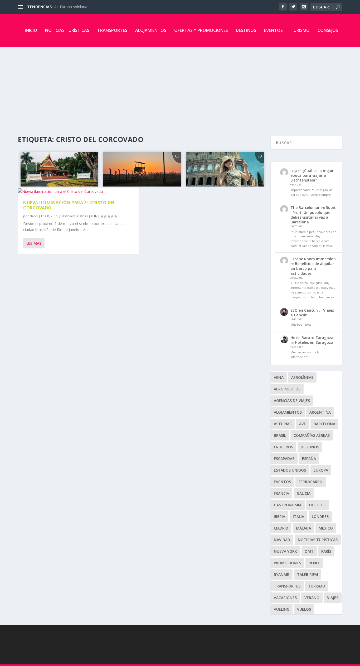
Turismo (300, 30)
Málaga (303, 528)
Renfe (314, 562)
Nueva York (285, 551)
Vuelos (304, 609)
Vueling (281, 609)
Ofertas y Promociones (201, 30)
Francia (281, 493)
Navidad (282, 539)
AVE (302, 423)
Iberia (279, 516)
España (309, 458)
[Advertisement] (180, 86)
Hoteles (317, 504)
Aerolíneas (302, 377)
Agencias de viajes (292, 400)
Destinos (246, 30)
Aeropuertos (287, 388)
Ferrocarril (311, 481)
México (326, 528)
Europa (321, 470)
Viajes (332, 597)
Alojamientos (150, 30)
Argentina (320, 412)
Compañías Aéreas (312, 435)
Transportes (112, 30)
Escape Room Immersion (313, 258)
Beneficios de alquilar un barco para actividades (312, 268)
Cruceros (283, 446)
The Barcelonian (305, 207)
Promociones (287, 562)
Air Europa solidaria (70, 6)
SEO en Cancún (304, 310)
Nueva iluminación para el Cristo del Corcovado (69, 205)
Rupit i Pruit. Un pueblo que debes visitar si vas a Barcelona (313, 214)
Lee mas (33, 243)
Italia (298, 516)
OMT (309, 551)
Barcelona (324, 423)
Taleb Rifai (307, 574)
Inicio (31, 30)
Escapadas (284, 458)
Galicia (303, 493)
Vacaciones (285, 597)
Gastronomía (287, 504)
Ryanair (281, 574)
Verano (311, 597)
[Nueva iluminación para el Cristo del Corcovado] (78, 191)
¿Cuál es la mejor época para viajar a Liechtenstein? (312, 175)
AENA (279, 377)
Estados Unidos (290, 470)
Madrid (281, 528)
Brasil (280, 435)
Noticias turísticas (67, 30)
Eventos (273, 30)
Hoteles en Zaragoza (314, 342)
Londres (320, 516)
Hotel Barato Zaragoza (311, 337)
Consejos (328, 30)
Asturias (282, 423)
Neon (34, 216)
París (326, 551)
